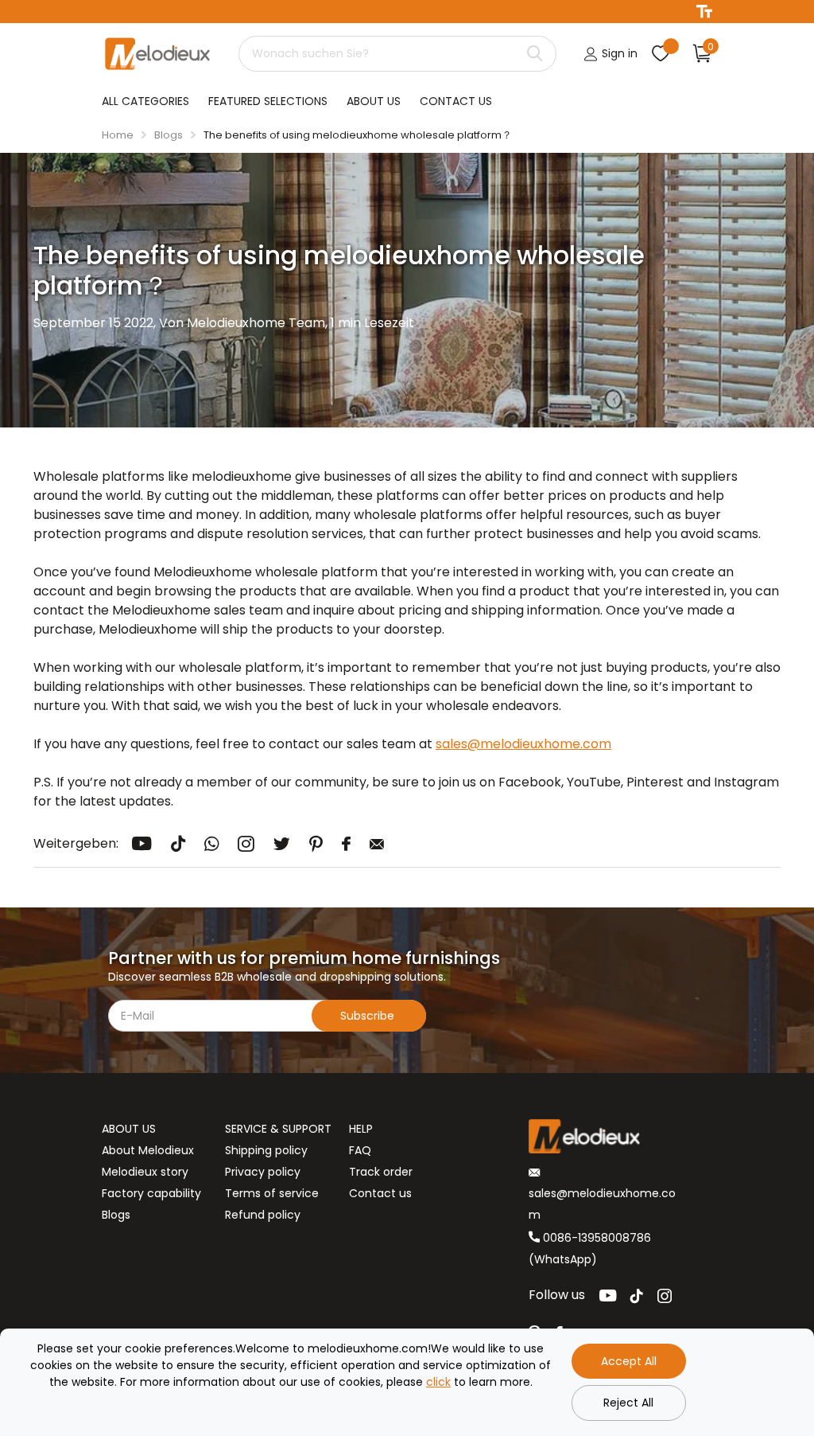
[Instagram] (664, 1296)
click (438, 1382)
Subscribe (368, 1016)
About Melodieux (148, 1150)
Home (118, 134)
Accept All (629, 1361)
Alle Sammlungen (145, 101)
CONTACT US (456, 101)
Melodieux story (145, 1172)
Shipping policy (266, 1150)
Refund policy (262, 1215)
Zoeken (534, 54)
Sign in (618, 53)
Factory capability (151, 1193)
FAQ (360, 1150)
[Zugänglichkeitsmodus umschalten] (704, 11)
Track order (381, 1172)
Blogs (168, 134)
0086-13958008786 (595, 1238)
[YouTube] (607, 1295)
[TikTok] (636, 1296)
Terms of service (272, 1193)
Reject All (628, 1403)
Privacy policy (262, 1172)
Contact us (380, 1193)
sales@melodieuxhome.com (523, 744)
